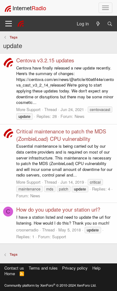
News (80, 116)
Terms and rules (43, 268)
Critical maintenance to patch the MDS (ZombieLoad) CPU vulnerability (61, 134)
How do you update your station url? (58, 209)
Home (9, 273)
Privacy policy (75, 268)
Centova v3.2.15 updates (45, 60)
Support (59, 237)
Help (96, 268)
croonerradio (27, 230)
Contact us (14, 268)
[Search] (110, 23)
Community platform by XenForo (50, 285)
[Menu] (8, 23)
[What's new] (98, 23)
